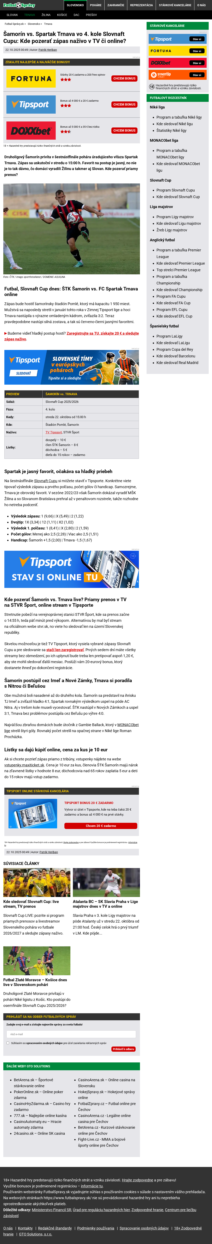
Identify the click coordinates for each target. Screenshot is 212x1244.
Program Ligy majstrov (175, 217)
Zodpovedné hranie (147, 1210)
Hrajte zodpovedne (71, 842)
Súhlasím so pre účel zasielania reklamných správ (58, 1043)
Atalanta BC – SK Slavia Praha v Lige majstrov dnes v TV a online (105, 904)
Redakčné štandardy (55, 1228)
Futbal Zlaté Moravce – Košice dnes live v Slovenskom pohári (35, 982)
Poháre (95, 5)
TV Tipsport (54, 432)
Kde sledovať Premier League (181, 263)
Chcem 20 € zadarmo (101, 826)
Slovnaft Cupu (45, 481)
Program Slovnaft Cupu (176, 190)
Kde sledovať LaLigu (173, 343)
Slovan (12, 15)
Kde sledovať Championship (179, 290)
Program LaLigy (170, 336)
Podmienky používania (95, 1228)
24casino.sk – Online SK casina (39, 1133)
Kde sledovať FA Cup (173, 303)
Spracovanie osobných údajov (144, 1228)
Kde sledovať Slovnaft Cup (178, 197)
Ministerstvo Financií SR (51, 1210)
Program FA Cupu (171, 296)
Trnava (29, 15)
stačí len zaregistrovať (65, 650)
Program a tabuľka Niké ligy (179, 117)
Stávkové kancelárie (175, 5)
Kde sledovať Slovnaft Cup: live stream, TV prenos (31, 904)
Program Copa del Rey (175, 349)
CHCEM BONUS (124, 78)
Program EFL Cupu (172, 309)
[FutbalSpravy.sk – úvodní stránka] (19, 5)
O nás (201, 5)
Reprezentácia (141, 5)
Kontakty (25, 1228)
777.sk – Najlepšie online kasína (40, 1115)
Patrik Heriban (48, 49)
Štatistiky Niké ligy (172, 130)
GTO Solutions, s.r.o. (35, 1234)
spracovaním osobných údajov (44, 1043)
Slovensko (75, 5)
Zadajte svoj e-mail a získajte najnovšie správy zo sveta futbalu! (44, 1024)
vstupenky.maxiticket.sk (24, 765)
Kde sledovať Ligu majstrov (179, 223)
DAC (76, 15)
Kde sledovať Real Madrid (177, 362)
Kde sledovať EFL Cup (174, 316)
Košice (62, 15)
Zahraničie (115, 5)
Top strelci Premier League (179, 270)
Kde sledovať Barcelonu (176, 356)
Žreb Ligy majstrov (172, 230)
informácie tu (92, 1186)
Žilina (46, 15)
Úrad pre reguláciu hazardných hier (101, 1210)
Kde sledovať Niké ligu (175, 124)
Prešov (91, 15)
